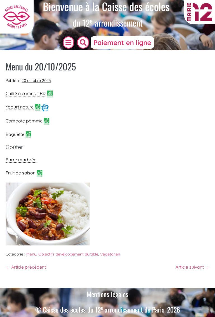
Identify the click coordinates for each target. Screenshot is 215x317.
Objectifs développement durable (68, 254)
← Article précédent (26, 267)
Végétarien (110, 254)
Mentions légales (107, 294)
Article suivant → (192, 267)
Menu (31, 254)
